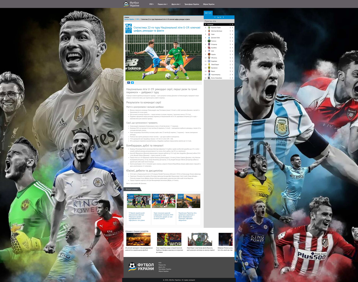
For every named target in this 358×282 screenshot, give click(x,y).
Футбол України (129, 19)
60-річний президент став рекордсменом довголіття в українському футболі (139, 249)
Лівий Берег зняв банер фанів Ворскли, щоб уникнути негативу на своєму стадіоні (201, 249)
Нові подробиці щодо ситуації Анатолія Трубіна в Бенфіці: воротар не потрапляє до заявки (169, 250)
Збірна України (208, 4)
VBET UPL (208, 13)
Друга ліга (175, 4)
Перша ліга (162, 4)
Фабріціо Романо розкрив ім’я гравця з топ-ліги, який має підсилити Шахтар (230, 249)
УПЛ (150, 4)
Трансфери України (192, 4)
